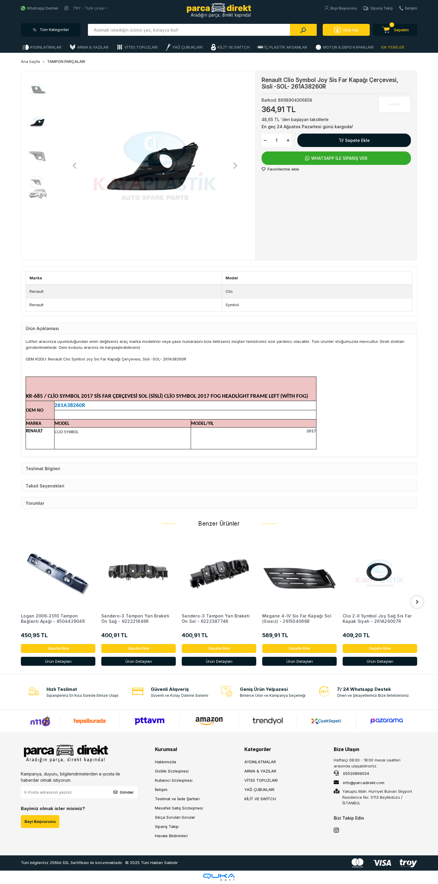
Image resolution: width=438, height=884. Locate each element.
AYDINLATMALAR (260, 761)
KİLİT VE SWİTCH (260, 798)
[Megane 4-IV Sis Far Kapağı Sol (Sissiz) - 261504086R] (299, 573)
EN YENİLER (392, 47)
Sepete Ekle (357, 140)
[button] (395, 30)
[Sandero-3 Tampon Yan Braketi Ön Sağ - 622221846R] (138, 573)
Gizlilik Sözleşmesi (172, 771)
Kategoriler (257, 749)
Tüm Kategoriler (54, 29)
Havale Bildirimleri (171, 835)
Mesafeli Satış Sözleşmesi (179, 808)
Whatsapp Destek (42, 8)
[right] (417, 602)
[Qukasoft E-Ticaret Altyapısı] (219, 877)
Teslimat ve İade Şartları (177, 798)
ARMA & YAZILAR (260, 771)
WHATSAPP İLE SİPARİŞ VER (339, 158)
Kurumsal (166, 749)
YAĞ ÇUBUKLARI (259, 789)
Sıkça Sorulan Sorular (175, 817)
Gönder (127, 792)
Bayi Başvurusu (343, 8)
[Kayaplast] (394, 104)
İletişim (411, 8)
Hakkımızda (165, 761)
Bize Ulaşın (346, 749)
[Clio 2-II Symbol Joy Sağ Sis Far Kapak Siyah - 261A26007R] (380, 573)
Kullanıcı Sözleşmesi (173, 780)
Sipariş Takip (381, 8)
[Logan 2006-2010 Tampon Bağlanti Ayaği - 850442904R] (58, 573)
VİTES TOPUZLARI (261, 780)
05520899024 (355, 773)
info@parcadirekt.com (363, 782)
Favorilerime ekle (282, 169)
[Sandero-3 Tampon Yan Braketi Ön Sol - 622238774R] (219, 573)
